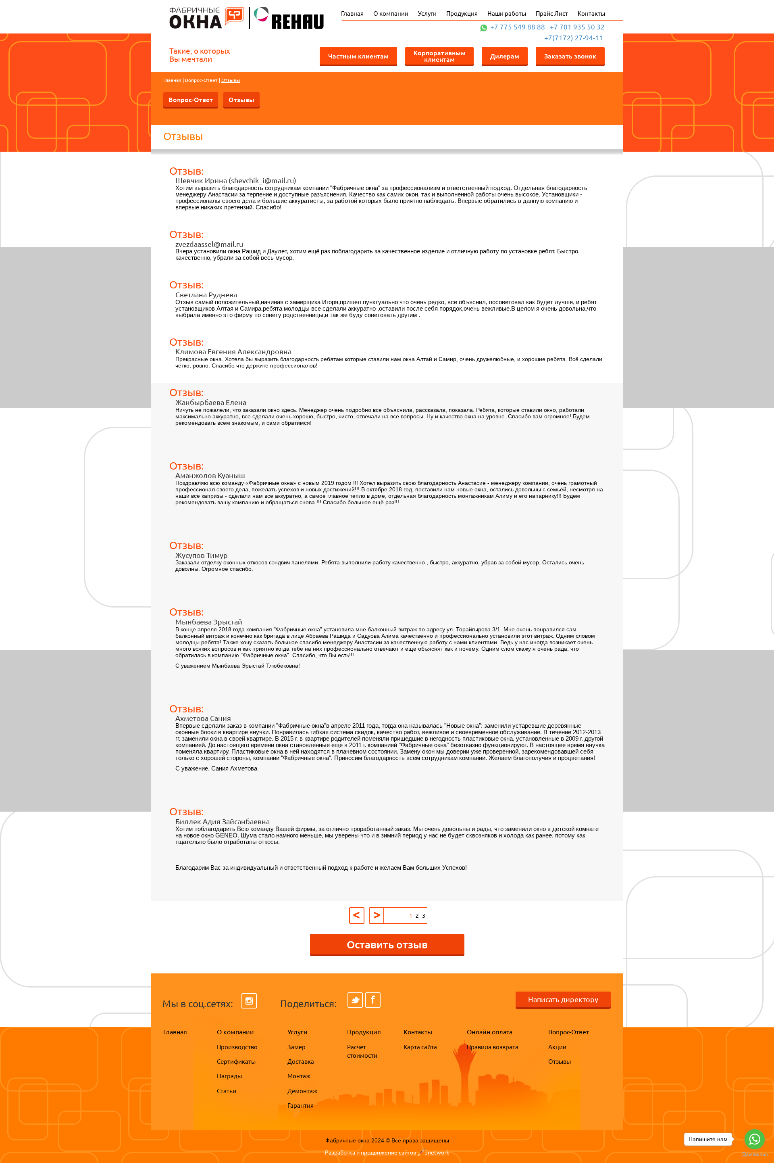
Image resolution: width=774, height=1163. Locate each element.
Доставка (300, 1061)
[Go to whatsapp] (755, 1139)
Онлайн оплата (489, 1032)
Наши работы (506, 13)
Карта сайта (420, 1047)
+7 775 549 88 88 (517, 27)
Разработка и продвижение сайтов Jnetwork (387, 1152)
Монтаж (298, 1076)
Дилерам (504, 55)
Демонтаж (302, 1091)
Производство (237, 1047)
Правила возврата (492, 1047)
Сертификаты (236, 1061)
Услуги (427, 13)
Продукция (462, 13)
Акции (557, 1047)
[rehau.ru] (284, 17)
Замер (296, 1047)
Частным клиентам (358, 55)
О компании (390, 13)
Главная (352, 13)
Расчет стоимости (360, 1051)
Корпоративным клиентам (440, 55)
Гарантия (300, 1105)
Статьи (226, 1091)
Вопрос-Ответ (201, 80)
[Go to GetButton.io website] (755, 1154)
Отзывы (241, 99)
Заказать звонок (570, 55)
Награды (229, 1076)
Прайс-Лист (552, 13)
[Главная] (206, 17)
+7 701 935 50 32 (577, 27)
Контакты (591, 13)
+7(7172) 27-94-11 (573, 38)
